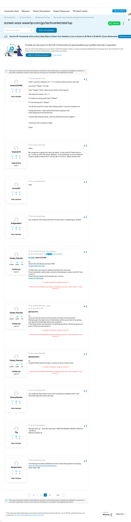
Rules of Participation (36, 515)
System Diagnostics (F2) (36, 266)
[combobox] (19, 30)
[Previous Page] (29, 495)
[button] (86, 79)
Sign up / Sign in (119, 11)
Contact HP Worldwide (35, 278)
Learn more (57, 55)
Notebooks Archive (42, 17)
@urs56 (31, 258)
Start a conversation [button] (46, 30)
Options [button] (124, 23)
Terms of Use (19, 515)
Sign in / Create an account (38, 55)
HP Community (9, 17)
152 (58, 495)
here (47, 73)
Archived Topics (25, 17)
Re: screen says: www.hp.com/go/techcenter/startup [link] (74, 17)
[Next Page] (63, 495)
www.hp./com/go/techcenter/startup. (42, 466)
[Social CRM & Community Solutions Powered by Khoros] (107, 514)
